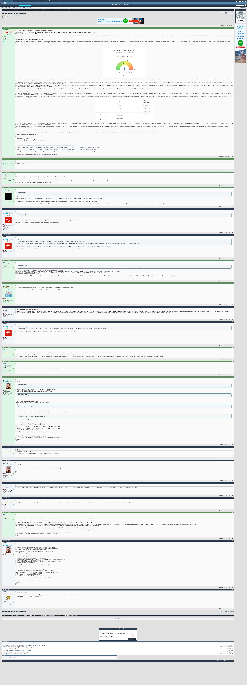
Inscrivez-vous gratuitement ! (24, 5)
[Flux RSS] (245, 4)
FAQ (27, 1)
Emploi (46, 1)
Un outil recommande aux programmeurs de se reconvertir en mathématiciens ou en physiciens (29, 15)
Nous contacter (219, 660)
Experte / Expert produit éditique (106, 636)
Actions (9, 7)
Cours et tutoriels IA (125, 4)
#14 (232, 446)
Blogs (30, 1)
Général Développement (12, 9)
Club (59, 1)
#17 (232, 497)
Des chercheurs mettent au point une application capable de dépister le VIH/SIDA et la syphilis (20, 647)
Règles (30, 7)
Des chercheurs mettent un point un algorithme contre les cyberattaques (16, 652)
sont (90, 41)
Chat (35, 1)
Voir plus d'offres (132, 639)
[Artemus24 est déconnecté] (8, 386)
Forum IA (119, 4)
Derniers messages (4, 7)
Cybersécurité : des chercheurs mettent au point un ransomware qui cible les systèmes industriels (21, 642)
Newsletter (40, 1)
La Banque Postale (106, 637)
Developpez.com (225, 660)
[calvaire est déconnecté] (8, 294)
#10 (232, 321)
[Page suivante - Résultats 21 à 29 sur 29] (228, 13)
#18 (232, 512)
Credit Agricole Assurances (108, 633)
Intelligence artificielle (35, 9)
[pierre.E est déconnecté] (8, 598)
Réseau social (15, 7)
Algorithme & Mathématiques (24, 9)
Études (50, 1)
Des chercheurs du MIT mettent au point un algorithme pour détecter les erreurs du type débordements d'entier (24, 645)
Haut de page (231, 660)
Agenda (24, 7)
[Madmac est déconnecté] (8, 220)
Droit (55, 1)
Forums (17, 1)
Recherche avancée (243, 7)
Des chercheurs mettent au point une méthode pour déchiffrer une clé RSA (17, 650)
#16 (232, 482)
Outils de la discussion (224, 25)
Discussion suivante (123, 618)
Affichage (230, 25)
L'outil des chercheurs (23, 134)
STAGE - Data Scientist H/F (105, 632)
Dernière (231, 611)
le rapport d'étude (32, 134)
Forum (5, 9)
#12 (232, 361)
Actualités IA (114, 4)
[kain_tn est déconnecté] (8, 196)
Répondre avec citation (223, 156)
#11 (232, 347)
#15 (232, 460)
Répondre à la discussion (8, 13)
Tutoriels (22, 1)
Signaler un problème (21, 13)
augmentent (33, 41)
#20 (232, 589)
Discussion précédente (113, 618)
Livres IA (131, 4)
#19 (232, 540)
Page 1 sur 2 (223, 12)
